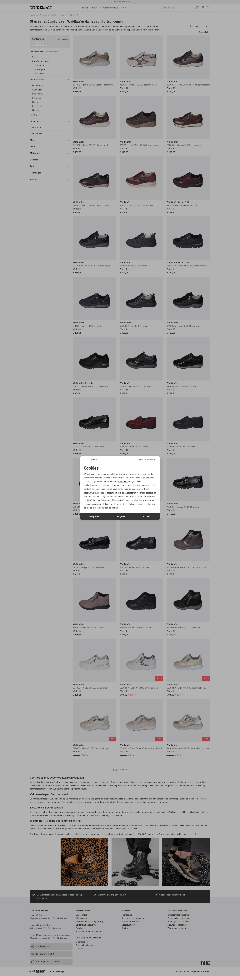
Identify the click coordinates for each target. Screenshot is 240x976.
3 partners (123, 482)
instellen (147, 517)
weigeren (121, 517)
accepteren (94, 517)
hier (131, 500)
